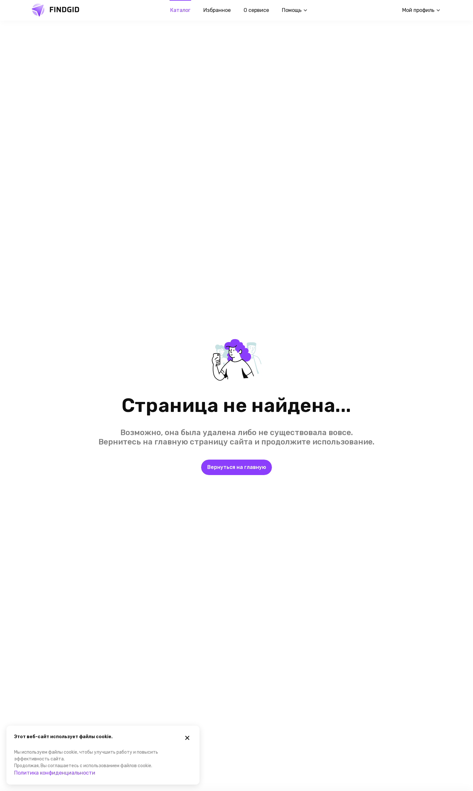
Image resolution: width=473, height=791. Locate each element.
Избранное (217, 10)
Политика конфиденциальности (54, 773)
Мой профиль (418, 10)
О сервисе (256, 10)
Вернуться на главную (236, 467)
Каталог (180, 10)
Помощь (291, 10)
